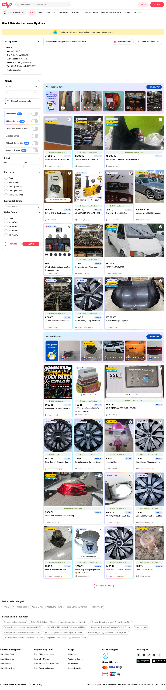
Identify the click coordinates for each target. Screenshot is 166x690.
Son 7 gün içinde (15, 191)
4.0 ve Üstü (13, 231)
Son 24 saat (14, 182)
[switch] (34, 114)
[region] (104, 101)
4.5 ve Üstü (13, 235)
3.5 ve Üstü (13, 227)
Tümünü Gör (154, 87)
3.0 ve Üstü (13, 222)
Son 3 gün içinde (15, 187)
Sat (159, 4)
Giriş (143, 4)
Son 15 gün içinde (16, 195)
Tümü (11, 178)
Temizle (13, 244)
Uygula (31, 244)
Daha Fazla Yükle (103, 586)
